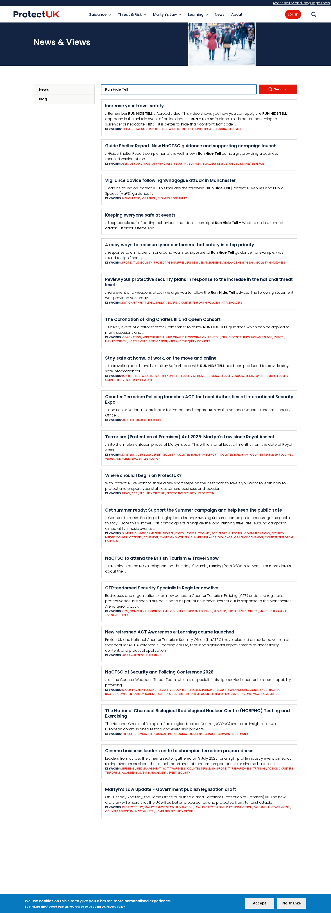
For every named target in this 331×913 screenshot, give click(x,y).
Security (180, 164)
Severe (172, 302)
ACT (135, 493)
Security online (166, 376)
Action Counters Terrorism (178, 694)
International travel (197, 129)
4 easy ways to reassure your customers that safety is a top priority (179, 245)
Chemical (141, 734)
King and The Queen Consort (190, 341)
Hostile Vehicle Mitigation (148, 341)
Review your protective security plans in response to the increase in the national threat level (199, 282)
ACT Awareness (133, 655)
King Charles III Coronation (186, 337)
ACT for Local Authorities (141, 420)
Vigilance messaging (238, 262)
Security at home (192, 376)
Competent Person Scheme (149, 611)
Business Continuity (172, 198)
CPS (125, 611)
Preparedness (242, 768)
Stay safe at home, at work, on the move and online (160, 358)
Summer (127, 533)
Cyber (260, 376)
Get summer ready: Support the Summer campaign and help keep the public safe (193, 510)
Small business (213, 164)
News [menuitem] (219, 14)
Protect (223, 768)
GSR (125, 164)
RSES (125, 615)
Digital (168, 533)
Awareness (129, 772)
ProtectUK (206, 493)
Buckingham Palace (257, 337)
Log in (293, 14)
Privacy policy (116, 907)
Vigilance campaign (248, 537)
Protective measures (169, 262)
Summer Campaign (148, 533)
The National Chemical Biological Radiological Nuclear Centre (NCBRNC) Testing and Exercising (197, 713)
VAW (256, 694)
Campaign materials (174, 537)
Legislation (152, 459)
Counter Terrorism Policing (199, 302)
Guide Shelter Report (251, 164)
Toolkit (204, 533)
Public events (231, 337)
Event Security (116, 341)
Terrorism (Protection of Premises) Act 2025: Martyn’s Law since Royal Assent (189, 437)
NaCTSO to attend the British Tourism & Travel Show (162, 558)
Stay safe (140, 129)
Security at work (139, 380)
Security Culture (152, 493)
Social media (244, 376)
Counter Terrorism (234, 454)
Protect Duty (132, 807)
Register (220, 611)
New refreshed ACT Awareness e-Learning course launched (169, 632)
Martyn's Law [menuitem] (165, 17)
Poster (237, 533)
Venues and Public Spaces (123, 459)
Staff (230, 164)
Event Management (153, 772)
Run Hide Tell (158, 129)
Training (259, 768)
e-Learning (154, 655)
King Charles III (153, 337)
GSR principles (162, 164)
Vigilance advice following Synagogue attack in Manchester (170, 180)
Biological (158, 734)
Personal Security (228, 129)
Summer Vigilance (203, 537)
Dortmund (240, 734)
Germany (224, 734)
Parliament (261, 807)
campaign (150, 537)
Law (197, 807)
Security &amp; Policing (139, 690)
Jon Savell (112, 615)
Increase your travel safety (134, 106)
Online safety (114, 380)
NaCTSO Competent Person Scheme (130, 694)
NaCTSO (275, 690)
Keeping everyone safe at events (140, 215)
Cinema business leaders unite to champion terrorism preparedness (179, 751)
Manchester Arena (273, 611)
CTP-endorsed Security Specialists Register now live (161, 588)
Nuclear (196, 734)
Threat (161, 302)
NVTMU (246, 694)
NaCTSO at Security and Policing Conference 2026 (159, 672)
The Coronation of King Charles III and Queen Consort (163, 319)
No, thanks (291, 903)
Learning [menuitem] (196, 17)
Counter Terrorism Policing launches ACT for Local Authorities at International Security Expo (199, 399)
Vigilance (149, 198)
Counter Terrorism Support (197, 454)
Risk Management (148, 768)
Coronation (131, 337)
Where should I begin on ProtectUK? (143, 475)
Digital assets (185, 533)
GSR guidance (140, 164)
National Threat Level (138, 302)
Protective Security (137, 262)
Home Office (270, 694)
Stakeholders (232, 302)
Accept (259, 903)
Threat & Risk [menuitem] (130, 17)
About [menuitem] (237, 14)
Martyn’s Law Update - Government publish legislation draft (170, 789)
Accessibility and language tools (301, 3)
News (44, 89)
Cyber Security (277, 376)
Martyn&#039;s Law (137, 454)
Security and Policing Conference (242, 690)
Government (280, 807)
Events (278, 337)
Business (195, 164)
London (214, 337)
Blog (43, 99)
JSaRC (235, 694)
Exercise (210, 734)
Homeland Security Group (174, 811)
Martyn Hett (144, 811)
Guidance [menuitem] (98, 17)
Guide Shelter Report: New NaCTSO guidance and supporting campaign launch (191, 146)
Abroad (174, 129)
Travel (127, 129)
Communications (257, 533)
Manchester (131, 198)
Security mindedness (270, 262)
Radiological (178, 734)
